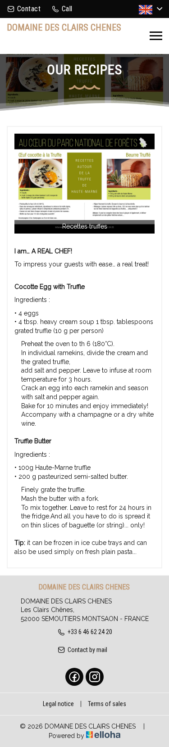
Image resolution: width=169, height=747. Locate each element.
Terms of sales (107, 703)
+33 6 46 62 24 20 (90, 631)
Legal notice (58, 703)
